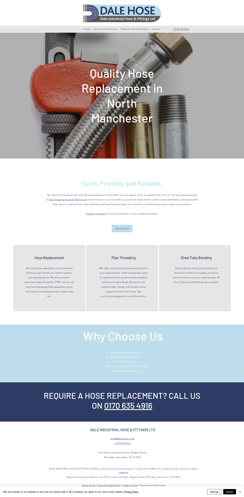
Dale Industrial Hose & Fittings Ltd (68, 199)
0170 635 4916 (128, 405)
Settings (214, 491)
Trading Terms (130, 485)
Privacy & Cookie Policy (109, 485)
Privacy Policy (131, 491)
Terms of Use (89, 485)
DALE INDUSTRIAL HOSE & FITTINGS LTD (122, 430)
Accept (229, 491)
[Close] (240, 491)
